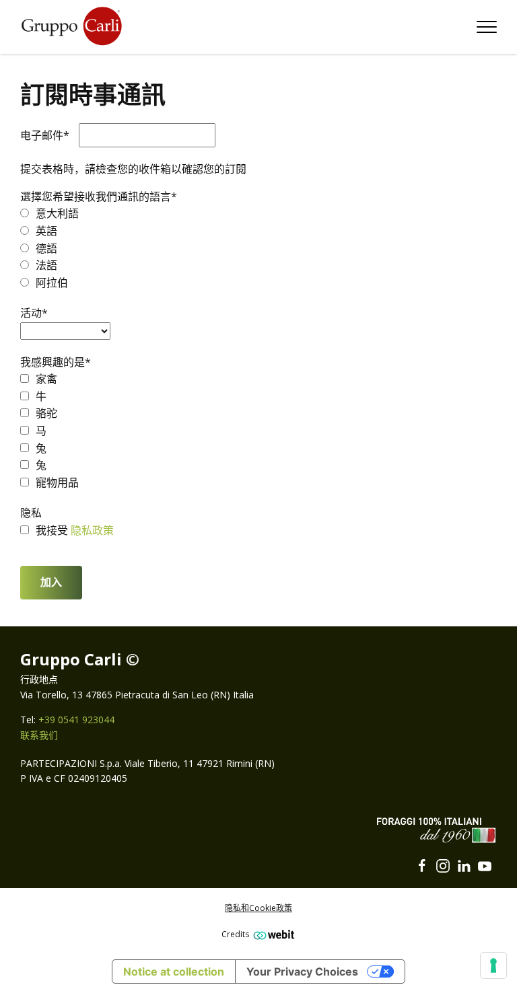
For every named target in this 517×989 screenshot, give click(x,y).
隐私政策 (92, 530)
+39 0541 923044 (76, 719)
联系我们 (39, 735)
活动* (34, 312)
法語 (46, 265)
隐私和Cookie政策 (258, 908)
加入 (51, 582)
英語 (46, 230)
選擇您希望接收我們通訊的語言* (98, 196)
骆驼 (46, 413)
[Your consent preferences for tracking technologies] (493, 965)
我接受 (53, 530)
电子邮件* (44, 135)
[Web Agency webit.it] (272, 934)
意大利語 (57, 213)
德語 (46, 248)
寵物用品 (57, 482)
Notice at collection (173, 971)
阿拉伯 (52, 282)
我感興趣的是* (55, 362)
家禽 (46, 378)
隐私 (31, 512)
